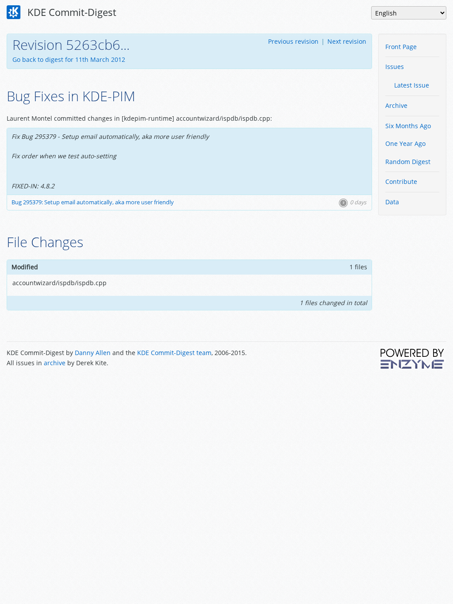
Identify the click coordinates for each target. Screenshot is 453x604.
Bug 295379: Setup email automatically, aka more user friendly (93, 202)
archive (54, 363)
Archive (396, 105)
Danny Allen (93, 352)
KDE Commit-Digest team (174, 352)
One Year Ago (405, 143)
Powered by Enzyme (412, 358)
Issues (394, 66)
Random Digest (407, 161)
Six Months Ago (408, 126)
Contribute (401, 181)
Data (392, 202)
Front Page (401, 46)
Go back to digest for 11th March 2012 (68, 59)
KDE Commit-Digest (70, 12)
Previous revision (293, 41)
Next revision (346, 41)
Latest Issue (411, 85)
